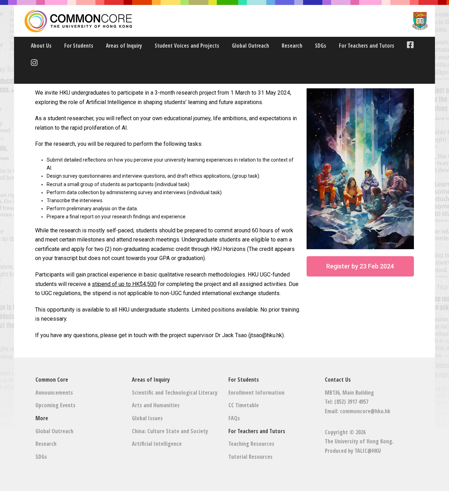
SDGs (320, 45)
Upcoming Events (55, 405)
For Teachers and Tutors (366, 45)
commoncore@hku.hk (365, 411)
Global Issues (147, 418)
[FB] (408, 46)
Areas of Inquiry (124, 45)
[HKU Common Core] (226, 21)
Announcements (54, 392)
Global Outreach (250, 45)
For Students (78, 45)
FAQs (234, 418)
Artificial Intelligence (157, 444)
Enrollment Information (256, 392)
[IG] (32, 64)
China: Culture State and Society (170, 431)
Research (292, 45)
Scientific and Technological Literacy (174, 392)
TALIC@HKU (368, 451)
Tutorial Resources (250, 457)
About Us (41, 45)
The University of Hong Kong (358, 441)
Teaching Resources (251, 444)
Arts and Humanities (156, 405)
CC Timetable (243, 405)
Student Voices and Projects (187, 45)
